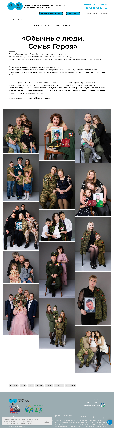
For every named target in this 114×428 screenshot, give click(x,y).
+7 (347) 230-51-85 (91, 402)
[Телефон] (87, 8)
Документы (58, 385)
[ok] (97, 8)
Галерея (19, 19)
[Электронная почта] (90, 8)
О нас (31, 385)
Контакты (39, 385)
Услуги (23, 385)
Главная (87, 4)
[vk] (94, 8)
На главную (13, 385)
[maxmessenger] (101, 8)
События (48, 385)
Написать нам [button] (70, 385)
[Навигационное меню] (106, 8)
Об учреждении (99, 4)
